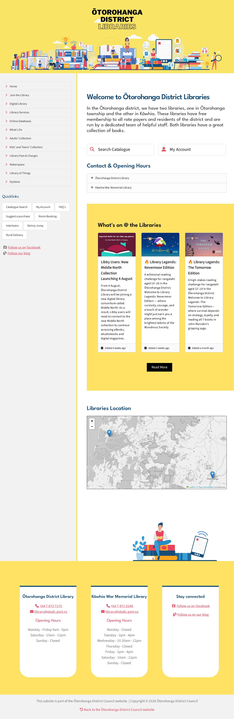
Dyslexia (15, 182)
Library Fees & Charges (24, 156)
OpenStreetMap (206, 487)
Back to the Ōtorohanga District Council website (118, 709)
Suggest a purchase (18, 216)
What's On (16, 130)
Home (13, 86)
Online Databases (20, 121)
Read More (159, 367)
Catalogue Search (17, 207)
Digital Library (18, 104)
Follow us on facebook (24, 247)
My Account (43, 207)
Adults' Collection (20, 138)
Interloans (12, 226)
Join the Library (19, 95)
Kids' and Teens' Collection (26, 147)
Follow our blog (19, 253)
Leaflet (191, 487)
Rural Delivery (14, 235)
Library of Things (20, 173)
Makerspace (17, 165)
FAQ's (62, 207)
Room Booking (48, 216)
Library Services (19, 112)
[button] (212, 475)
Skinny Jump (35, 226)
